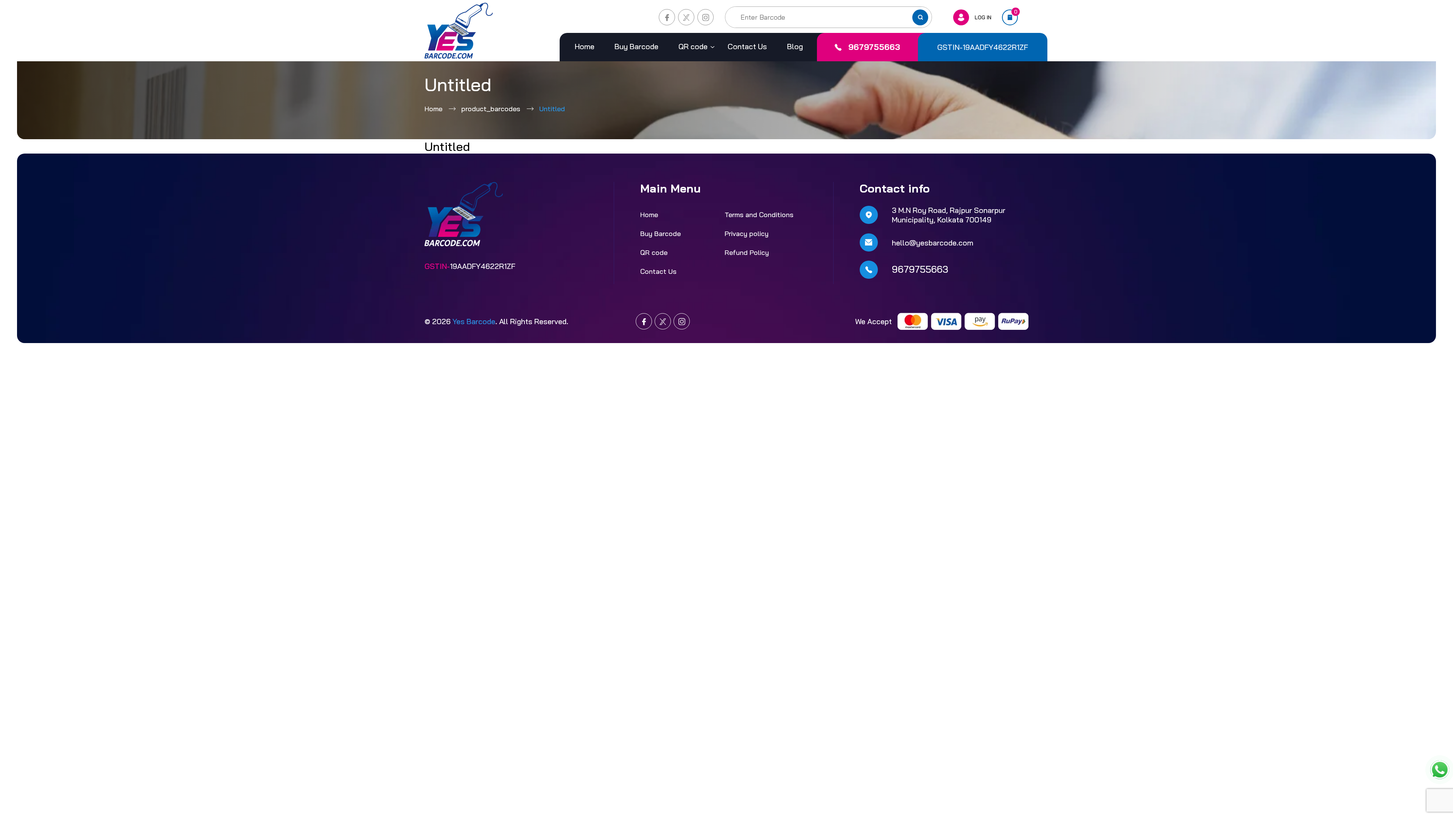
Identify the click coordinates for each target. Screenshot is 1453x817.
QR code (693, 46)
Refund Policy (747, 252)
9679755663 (874, 47)
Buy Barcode (636, 46)
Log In (983, 17)
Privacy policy (747, 233)
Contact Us (747, 46)
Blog (795, 46)
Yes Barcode (474, 321)
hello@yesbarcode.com (932, 242)
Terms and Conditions (759, 214)
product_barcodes (490, 108)
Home (584, 46)
